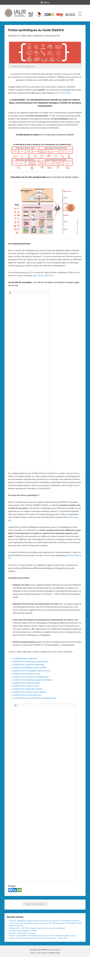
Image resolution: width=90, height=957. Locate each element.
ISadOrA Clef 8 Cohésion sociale (26, 674)
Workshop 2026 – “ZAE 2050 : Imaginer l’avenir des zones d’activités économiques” (37, 928)
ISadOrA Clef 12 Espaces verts (25, 686)
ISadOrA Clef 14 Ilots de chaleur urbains (29, 692)
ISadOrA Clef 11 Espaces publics (26, 683)
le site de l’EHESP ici (45, 276)
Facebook (9, 904)
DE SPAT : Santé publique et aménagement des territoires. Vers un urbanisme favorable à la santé (42, 936)
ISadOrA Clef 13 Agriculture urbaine (27, 689)
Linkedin (14, 904)
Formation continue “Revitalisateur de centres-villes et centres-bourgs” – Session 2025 (38, 938)
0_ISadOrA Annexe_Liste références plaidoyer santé (34, 698)
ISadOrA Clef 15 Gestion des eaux (27, 695)
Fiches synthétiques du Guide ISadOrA (36, 30)
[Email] (19, 890)
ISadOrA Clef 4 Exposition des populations (30, 662)
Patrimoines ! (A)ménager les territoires (22, 933)
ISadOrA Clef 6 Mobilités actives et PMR (29, 668)
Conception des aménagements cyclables (23, 930)
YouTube (19, 904)
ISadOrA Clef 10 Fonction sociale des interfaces (32, 680)
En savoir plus (65, 93)
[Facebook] (10, 890)
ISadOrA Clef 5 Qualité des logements (28, 665)
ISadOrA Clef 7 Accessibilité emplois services (32, 671)
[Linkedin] (15, 890)
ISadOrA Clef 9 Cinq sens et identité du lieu (31, 677)
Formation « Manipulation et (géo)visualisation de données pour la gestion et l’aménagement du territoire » (45, 921)
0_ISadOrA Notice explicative (25, 659)
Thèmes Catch (55, 953)
